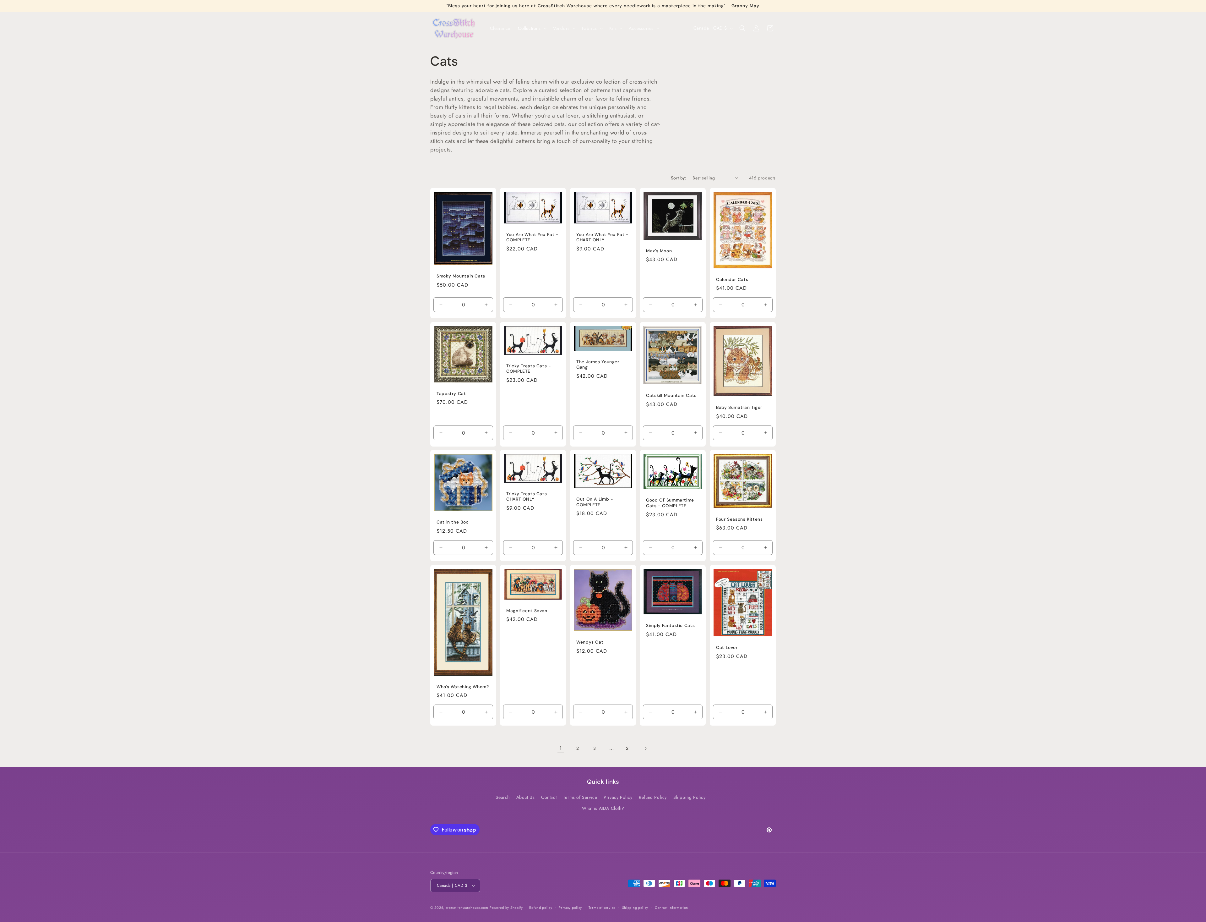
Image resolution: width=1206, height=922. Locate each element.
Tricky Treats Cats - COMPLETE (528, 368)
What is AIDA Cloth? (603, 808)
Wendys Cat (589, 642)
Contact (549, 797)
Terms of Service (580, 797)
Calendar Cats (732, 279)
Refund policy (540, 907)
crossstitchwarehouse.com (467, 907)
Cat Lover (727, 647)
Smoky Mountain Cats (461, 276)
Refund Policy (653, 797)
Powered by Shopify (506, 907)
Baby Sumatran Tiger (739, 407)
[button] (531, 28)
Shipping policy (635, 907)
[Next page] (645, 748)
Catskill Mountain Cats (671, 395)
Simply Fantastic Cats (670, 625)
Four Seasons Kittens (739, 519)
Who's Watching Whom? (463, 686)
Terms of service (602, 907)
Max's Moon (659, 250)
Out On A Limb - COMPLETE (594, 502)
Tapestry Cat (451, 393)
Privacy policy (570, 907)
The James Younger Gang (597, 364)
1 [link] (560, 748)
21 (628, 748)
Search (503, 797)
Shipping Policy (689, 797)
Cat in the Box (452, 522)
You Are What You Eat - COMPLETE (532, 237)
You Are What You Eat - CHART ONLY (602, 237)
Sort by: (678, 178)
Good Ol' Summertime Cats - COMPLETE (670, 503)
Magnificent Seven (526, 610)
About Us (525, 797)
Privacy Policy (618, 797)
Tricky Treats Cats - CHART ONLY (528, 496)
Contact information (671, 907)
